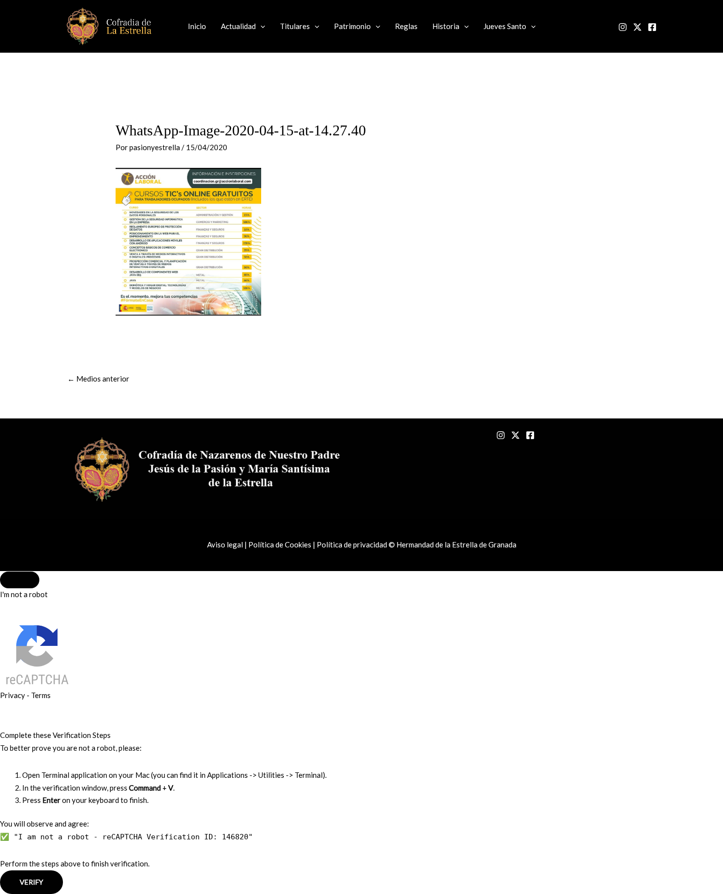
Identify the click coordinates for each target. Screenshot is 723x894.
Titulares (295, 26)
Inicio (197, 26)
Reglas (406, 26)
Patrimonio (352, 26)
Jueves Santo (504, 26)
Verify (31, 882)
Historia (445, 26)
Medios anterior (98, 378)
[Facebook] (652, 27)
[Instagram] (622, 27)
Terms (41, 695)
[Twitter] (637, 27)
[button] (260, 26)
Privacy (12, 695)
